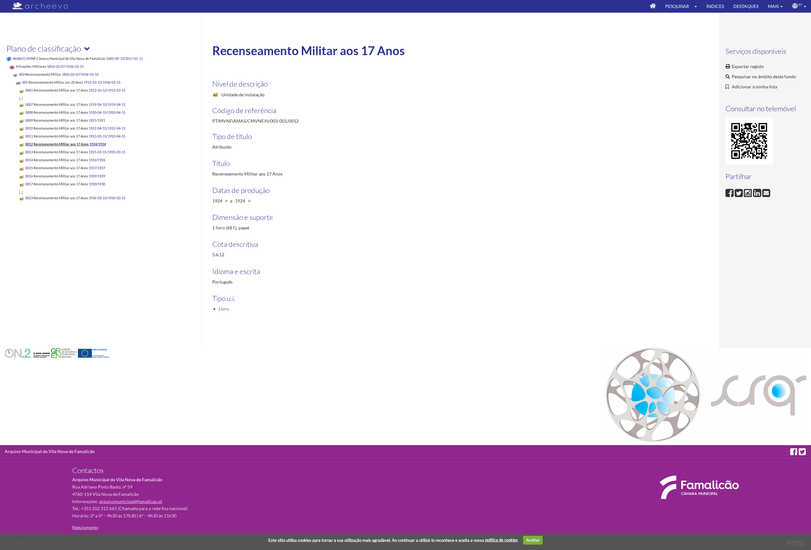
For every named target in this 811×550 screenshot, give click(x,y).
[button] (698, 6)
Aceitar (533, 539)
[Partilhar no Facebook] (730, 192)
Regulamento (85, 527)
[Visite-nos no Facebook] (794, 451)
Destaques (745, 6)
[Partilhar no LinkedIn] (757, 192)
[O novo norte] (28, 352)
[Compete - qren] (64, 352)
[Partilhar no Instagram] (748, 192)
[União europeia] (93, 352)
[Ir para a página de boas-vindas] (653, 6)
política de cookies (501, 539)
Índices (715, 6)
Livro (224, 308)
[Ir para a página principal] (36, 6)
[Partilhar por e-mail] (766, 192)
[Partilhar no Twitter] (739, 192)
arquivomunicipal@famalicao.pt (130, 501)
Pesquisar (677, 6)
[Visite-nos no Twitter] (802, 451)
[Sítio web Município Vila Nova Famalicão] (699, 487)
